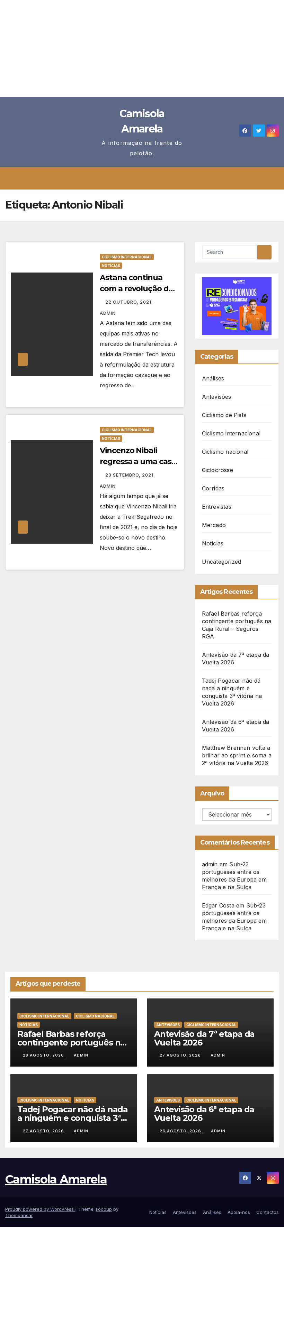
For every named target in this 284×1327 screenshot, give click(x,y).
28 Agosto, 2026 (44, 1055)
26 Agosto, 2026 (181, 1130)
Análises (213, 378)
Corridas (213, 488)
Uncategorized (221, 561)
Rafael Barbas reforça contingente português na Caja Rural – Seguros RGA (71, 1042)
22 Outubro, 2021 (129, 302)
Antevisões (216, 396)
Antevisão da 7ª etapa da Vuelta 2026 (204, 1038)
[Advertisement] (142, 48)
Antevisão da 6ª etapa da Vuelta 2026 (204, 1113)
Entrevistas (216, 506)
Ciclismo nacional (225, 451)
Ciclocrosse (217, 470)
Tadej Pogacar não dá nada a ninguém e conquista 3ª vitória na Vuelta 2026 (72, 1118)
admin (81, 1055)
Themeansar (19, 1215)
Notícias (111, 266)
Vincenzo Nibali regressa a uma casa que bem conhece (138, 461)
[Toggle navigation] (147, 178)
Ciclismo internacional (127, 257)
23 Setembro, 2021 (130, 475)
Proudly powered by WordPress (40, 1209)
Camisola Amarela (56, 1179)
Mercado (214, 525)
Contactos (267, 1212)
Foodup (104, 1209)
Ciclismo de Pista (224, 415)
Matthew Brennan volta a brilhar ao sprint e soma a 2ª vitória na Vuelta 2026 (237, 755)
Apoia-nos (239, 1212)
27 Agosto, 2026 (181, 1055)
